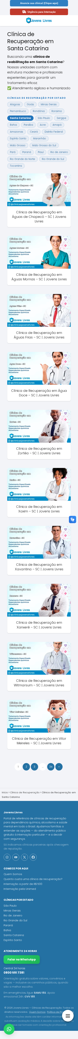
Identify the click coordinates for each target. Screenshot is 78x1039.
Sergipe (61, 118)
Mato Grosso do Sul (44, 145)
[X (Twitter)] (24, 857)
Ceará (34, 132)
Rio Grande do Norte (22, 159)
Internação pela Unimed (20, 889)
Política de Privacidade (60, 1011)
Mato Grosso (17, 145)
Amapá (57, 125)
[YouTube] (15, 857)
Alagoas (15, 104)
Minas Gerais (49, 104)
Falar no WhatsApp (22, 959)
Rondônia (39, 111)
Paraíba (28, 125)
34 (50, 767)
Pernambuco (18, 111)
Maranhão (39, 138)
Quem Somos (13, 874)
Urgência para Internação (42, 12)
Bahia (13, 125)
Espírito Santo (18, 138)
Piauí (41, 152)
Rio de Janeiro (59, 152)
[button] (9, 1029)
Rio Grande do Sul (53, 159)
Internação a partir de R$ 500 (23, 884)
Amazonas (16, 132)
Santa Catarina (20, 118)
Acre (43, 125)
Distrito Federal (54, 132)
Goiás (30, 104)
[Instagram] (7, 857)
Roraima (57, 111)
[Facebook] (33, 857)
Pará (12, 152)
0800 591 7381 (14, 973)
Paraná (26, 152)
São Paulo (44, 118)
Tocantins (16, 166)
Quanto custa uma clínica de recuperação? (33, 879)
